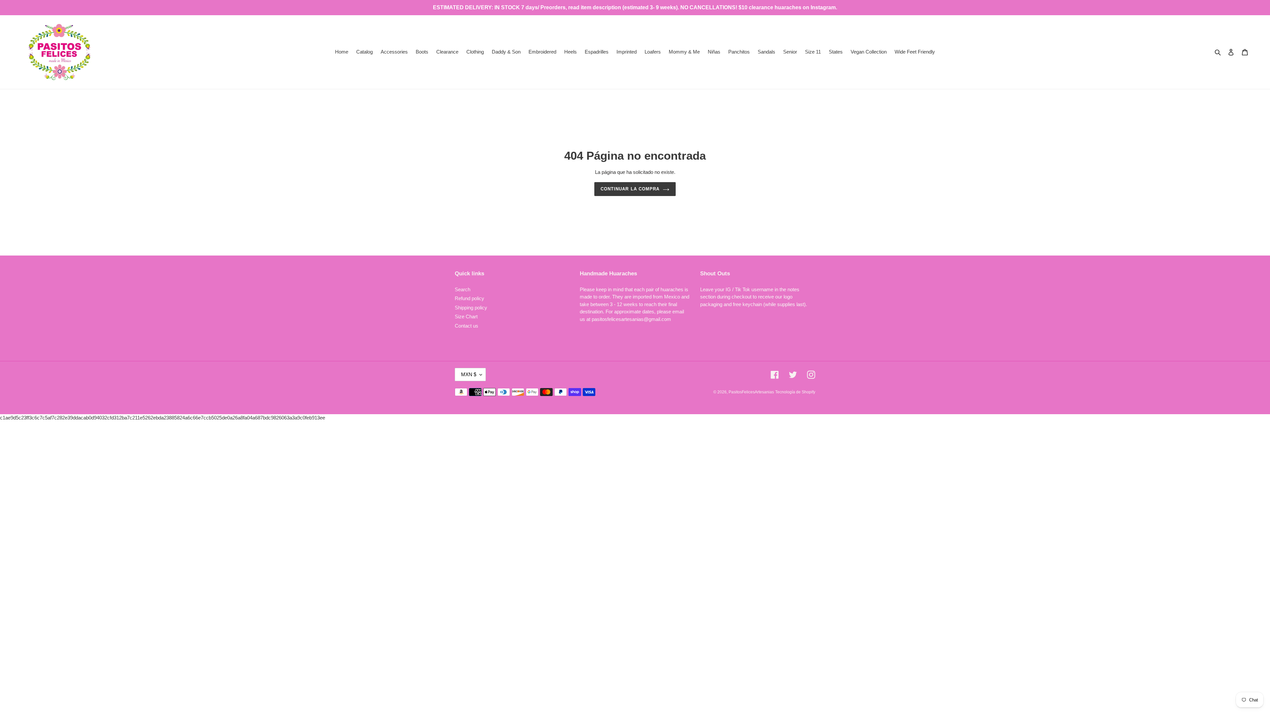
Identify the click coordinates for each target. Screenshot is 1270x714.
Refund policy (469, 298)
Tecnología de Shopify (795, 392)
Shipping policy (471, 307)
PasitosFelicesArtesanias (751, 392)
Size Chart (466, 316)
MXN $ (468, 374)
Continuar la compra (630, 188)
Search (462, 289)
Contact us (466, 326)
